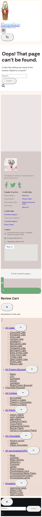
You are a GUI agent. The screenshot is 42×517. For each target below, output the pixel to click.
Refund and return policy (28, 203)
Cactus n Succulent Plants (23, 430)
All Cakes (10, 328)
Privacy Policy (27, 199)
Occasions (10, 483)
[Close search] (7, 502)
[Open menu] (3, 30)
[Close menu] (1, 320)
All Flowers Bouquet (15, 369)
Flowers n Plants (18, 404)
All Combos (11, 393)
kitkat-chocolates (19, 445)
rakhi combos (16, 494)
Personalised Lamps (20, 477)
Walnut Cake (16, 364)
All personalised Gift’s (16, 451)
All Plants (10, 410)
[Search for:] (14, 76)
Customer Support (10, 214)
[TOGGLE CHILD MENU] (21, 327)
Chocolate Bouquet (15, 387)
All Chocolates (12, 436)
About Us (25, 195)
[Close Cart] (7, 307)
